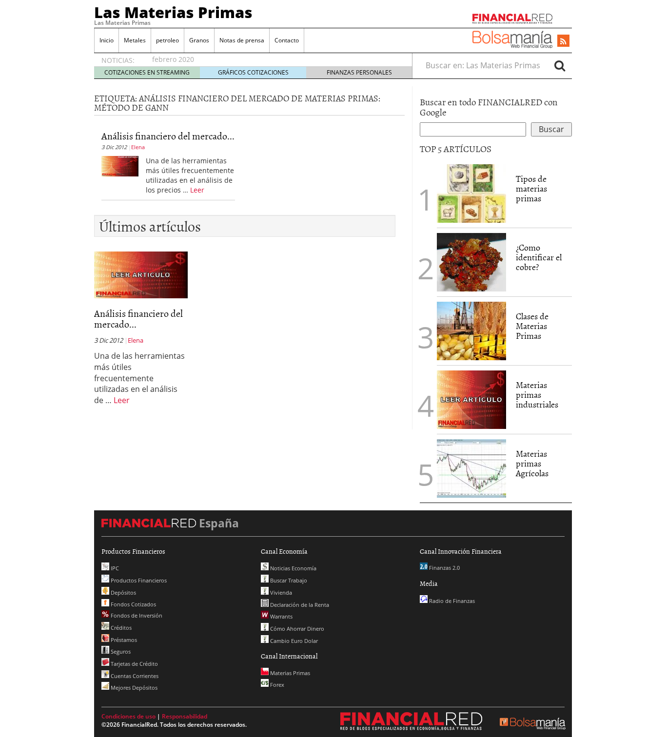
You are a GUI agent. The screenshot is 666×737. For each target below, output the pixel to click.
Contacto (286, 40)
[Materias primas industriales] (471, 398)
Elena (138, 147)
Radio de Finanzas (451, 600)
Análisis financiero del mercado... (168, 135)
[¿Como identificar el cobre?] (471, 261)
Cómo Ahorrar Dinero (296, 628)
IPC (114, 568)
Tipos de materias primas (531, 188)
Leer (197, 189)
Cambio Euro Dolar (293, 640)
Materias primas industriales (537, 394)
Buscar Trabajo (288, 580)
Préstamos (123, 639)
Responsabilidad (184, 716)
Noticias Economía (292, 568)
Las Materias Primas (173, 12)
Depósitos (122, 592)
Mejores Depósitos (133, 687)
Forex (276, 684)
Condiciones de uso (128, 716)
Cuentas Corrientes (133, 675)
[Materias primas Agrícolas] (471, 467)
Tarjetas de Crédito (133, 663)
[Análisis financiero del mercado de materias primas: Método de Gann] (119, 165)
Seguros (120, 651)
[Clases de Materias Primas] (471, 330)
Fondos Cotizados (132, 604)
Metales (135, 40)
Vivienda (280, 592)
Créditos (120, 627)
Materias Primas (289, 673)
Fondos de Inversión (135, 615)
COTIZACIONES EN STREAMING (147, 72)
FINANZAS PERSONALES (359, 72)
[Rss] (563, 41)
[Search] (559, 65)
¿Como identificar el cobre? (539, 257)
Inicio (106, 40)
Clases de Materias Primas (532, 326)
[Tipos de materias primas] (471, 192)
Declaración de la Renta (299, 604)
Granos (199, 40)
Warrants (281, 616)
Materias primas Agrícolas (532, 463)
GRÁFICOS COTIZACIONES (253, 72)
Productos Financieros (138, 580)
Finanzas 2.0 (444, 567)
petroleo (167, 40)
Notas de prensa (241, 40)
